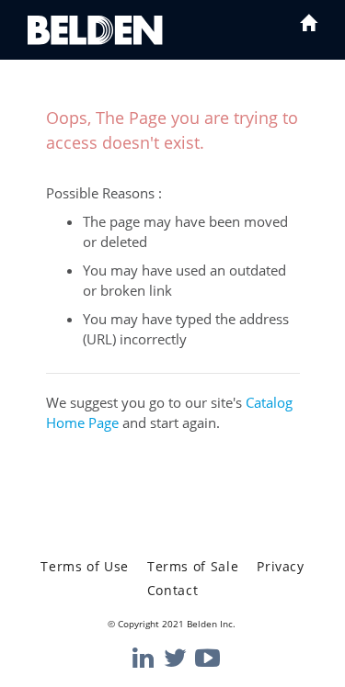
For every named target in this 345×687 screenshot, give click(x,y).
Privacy (280, 566)
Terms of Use (84, 566)
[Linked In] (141, 658)
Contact (172, 590)
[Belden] (95, 30)
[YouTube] (204, 658)
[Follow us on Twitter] (173, 658)
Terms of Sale (192, 566)
